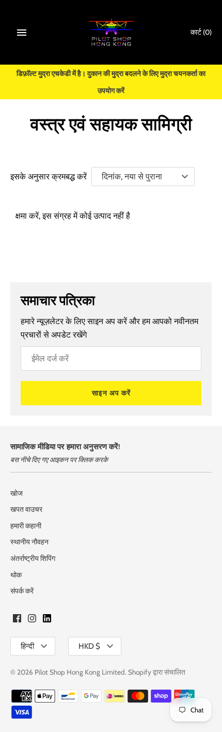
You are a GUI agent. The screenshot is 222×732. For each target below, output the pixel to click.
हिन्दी (27, 646)
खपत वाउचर (26, 509)
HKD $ (89, 646)
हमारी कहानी (25, 526)
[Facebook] (17, 620)
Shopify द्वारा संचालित (156, 672)
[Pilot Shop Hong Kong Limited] (111, 32)
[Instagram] (32, 620)
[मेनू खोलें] (21, 32)
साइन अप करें (111, 393)
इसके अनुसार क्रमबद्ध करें (48, 176)
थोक (16, 575)
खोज (16, 493)
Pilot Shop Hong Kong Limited (80, 672)
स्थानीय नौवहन (29, 542)
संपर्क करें (22, 591)
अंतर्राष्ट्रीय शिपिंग (32, 558)
